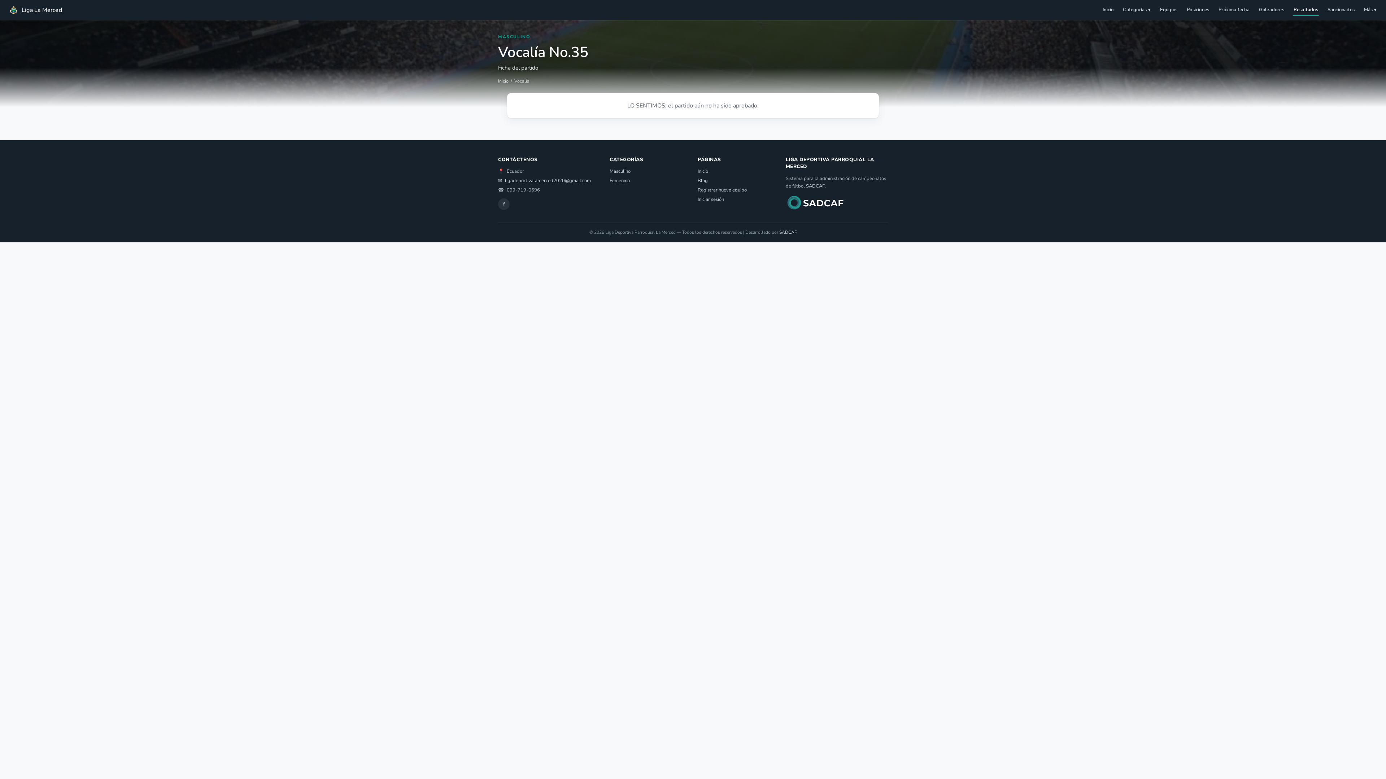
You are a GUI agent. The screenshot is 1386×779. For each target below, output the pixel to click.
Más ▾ (1370, 9)
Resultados (1306, 9)
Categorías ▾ (1136, 9)
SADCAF (815, 186)
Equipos (1168, 9)
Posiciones (1198, 9)
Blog (703, 180)
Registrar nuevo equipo (722, 190)
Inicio (1108, 9)
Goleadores (1271, 9)
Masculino (620, 171)
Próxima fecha (1234, 9)
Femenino (620, 180)
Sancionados (1341, 9)
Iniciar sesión (711, 199)
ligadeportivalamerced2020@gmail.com (548, 180)
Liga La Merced (42, 10)
